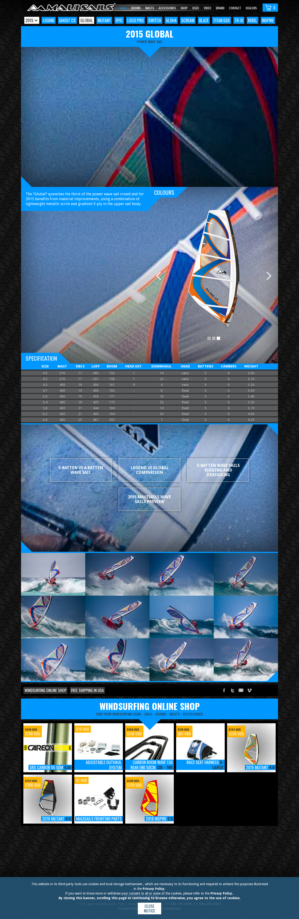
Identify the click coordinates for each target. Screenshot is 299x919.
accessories (193, 713)
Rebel (252, 20)
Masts (149, 7)
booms (161, 713)
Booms (136, 7)
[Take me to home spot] (71, 7)
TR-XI (239, 20)
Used (195, 7)
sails (148, 713)
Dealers (251, 7)
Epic (119, 20)
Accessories (167, 7)
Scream (187, 20)
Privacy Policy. (154, 889)
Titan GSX (221, 20)
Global (86, 20)
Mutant (104, 20)
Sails (123, 7)
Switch (154, 20)
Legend (48, 20)
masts (175, 713)
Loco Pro (135, 20)
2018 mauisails (43, 832)
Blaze (204, 20)
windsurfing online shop (150, 706)
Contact (235, 7)
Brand (220, 7)
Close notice (149, 908)
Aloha (171, 20)
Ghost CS (67, 20)
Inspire (268, 20)
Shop (184, 7)
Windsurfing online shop (45, 690)
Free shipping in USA (87, 690)
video (207, 7)
